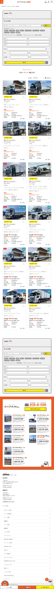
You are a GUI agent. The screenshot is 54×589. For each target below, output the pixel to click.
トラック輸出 (7, 524)
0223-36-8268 (44, 419)
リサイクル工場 (7, 571)
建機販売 (6, 521)
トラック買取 (7, 517)
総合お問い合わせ (7, 546)
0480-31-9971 (19, 439)
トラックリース (7, 535)
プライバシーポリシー (8, 557)
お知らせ (6, 550)
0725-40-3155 (19, 451)
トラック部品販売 (7, 513)
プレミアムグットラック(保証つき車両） (33, 35)
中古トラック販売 (7, 510)
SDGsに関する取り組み (9, 575)
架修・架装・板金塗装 (8, 539)
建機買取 (6, 528)
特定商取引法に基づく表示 (9, 561)
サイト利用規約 (7, 553)
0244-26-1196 (19, 429)
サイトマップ (7, 579)
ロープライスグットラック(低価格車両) (14, 35)
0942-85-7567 (19, 461)
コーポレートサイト (8, 564)
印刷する (49, 78)
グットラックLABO (8, 542)
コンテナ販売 (7, 532)
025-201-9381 (43, 429)
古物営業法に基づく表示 (8, 501)
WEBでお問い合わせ (35, 409)
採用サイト (6, 568)
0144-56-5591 (18, 419)
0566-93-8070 (44, 441)
